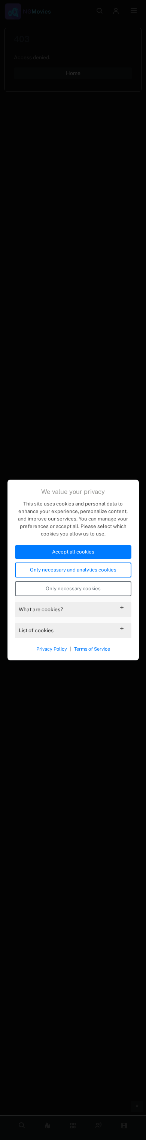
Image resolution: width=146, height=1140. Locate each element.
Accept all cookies (73, 552)
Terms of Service (92, 649)
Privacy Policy (51, 649)
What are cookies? (41, 609)
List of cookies (36, 630)
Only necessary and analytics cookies (73, 570)
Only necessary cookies (73, 588)
